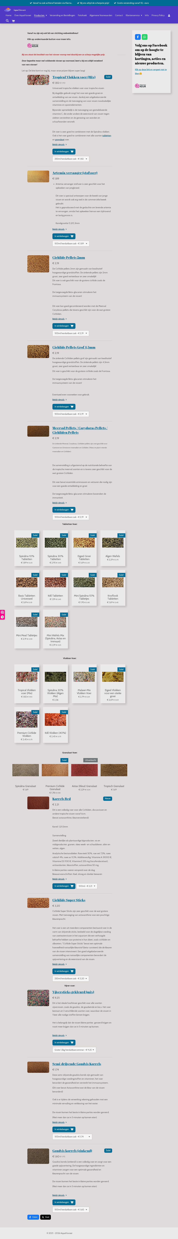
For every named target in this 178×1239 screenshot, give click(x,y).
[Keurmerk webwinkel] (140, 86)
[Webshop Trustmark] (32, 46)
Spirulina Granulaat (25, 786)
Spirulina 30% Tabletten (55, 558)
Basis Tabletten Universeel (26, 597)
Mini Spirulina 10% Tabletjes (84, 597)
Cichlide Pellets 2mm (68, 257)
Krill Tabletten (55, 595)
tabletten (106, 135)
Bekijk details (58, 144)
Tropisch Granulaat (114, 786)
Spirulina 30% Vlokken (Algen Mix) (55, 693)
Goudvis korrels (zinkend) (72, 1151)
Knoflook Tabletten (113, 597)
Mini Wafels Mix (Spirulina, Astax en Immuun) (55, 638)
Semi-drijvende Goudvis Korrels (76, 1064)
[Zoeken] (7, 21)
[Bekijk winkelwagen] (13, 21)
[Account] (169, 15)
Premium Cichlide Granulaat (55, 788)
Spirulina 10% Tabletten (26, 558)
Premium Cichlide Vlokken (26, 734)
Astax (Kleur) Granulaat (84, 786)
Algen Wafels (113, 556)
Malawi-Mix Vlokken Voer (84, 692)
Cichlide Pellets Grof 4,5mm (73, 347)
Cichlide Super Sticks (68, 900)
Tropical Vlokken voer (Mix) (73, 77)
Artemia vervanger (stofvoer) (74, 173)
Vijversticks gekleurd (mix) (73, 992)
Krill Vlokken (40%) (55, 732)
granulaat (59, 139)
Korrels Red (61, 799)
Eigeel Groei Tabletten (84, 558)
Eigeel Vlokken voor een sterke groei (112, 693)
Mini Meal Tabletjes (26, 635)
